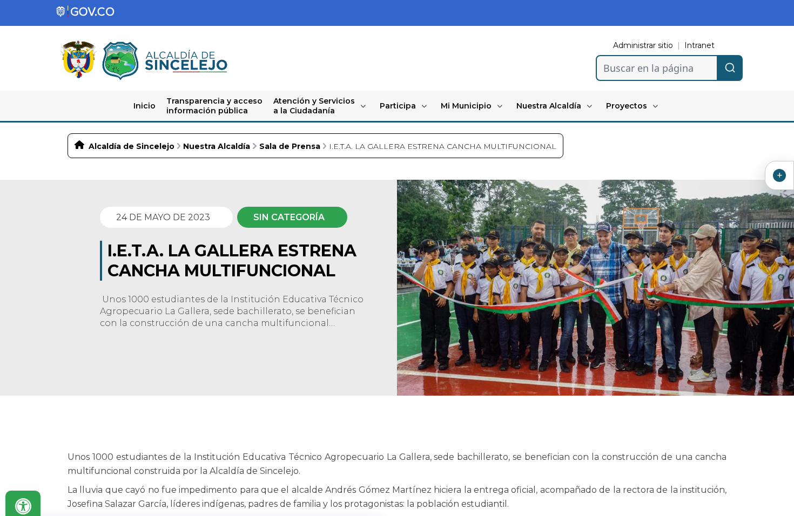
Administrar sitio (643, 45)
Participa (398, 106)
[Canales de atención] (779, 175)
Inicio (144, 106)
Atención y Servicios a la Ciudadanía (314, 106)
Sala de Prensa (289, 146)
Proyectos (626, 106)
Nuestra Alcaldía (548, 106)
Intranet (699, 45)
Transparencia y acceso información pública (214, 106)
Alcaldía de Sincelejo (131, 146)
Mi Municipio (466, 106)
